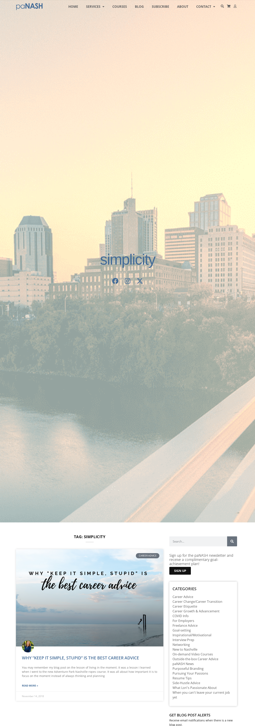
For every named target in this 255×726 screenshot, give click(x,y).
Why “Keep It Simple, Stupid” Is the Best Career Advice (80, 658)
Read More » (30, 685)
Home (73, 6)
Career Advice (183, 597)
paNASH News (183, 664)
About (182, 6)
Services (93, 6)
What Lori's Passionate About (195, 688)
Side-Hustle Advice (186, 683)
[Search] (232, 541)
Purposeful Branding (188, 668)
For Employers (183, 621)
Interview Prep (183, 640)
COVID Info (181, 616)
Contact (203, 6)
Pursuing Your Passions (190, 673)
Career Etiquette (185, 606)
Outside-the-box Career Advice (195, 659)
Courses (119, 6)
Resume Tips (182, 678)
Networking (181, 644)
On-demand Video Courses (193, 654)
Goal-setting (182, 630)
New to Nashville (185, 649)
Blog (139, 6)
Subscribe (160, 6)
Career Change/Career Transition (197, 601)
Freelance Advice (185, 625)
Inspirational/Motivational (192, 635)
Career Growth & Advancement (196, 611)
